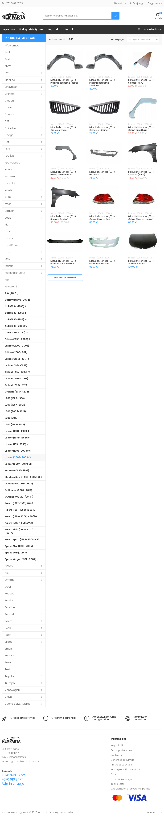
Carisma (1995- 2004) (17, 299)
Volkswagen (12, 690)
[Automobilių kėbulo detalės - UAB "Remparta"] (14, 15)
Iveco (8, 204)
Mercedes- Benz (15, 273)
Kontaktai (71, 29)
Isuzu (8, 197)
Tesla (8, 669)
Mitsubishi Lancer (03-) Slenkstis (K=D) (141, 81)
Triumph (10, 683)
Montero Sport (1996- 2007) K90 (23, 477)
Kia (6, 224)
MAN (7, 259)
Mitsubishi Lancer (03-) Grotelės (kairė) (63, 129)
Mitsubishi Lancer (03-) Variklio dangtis (141, 262)
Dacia (8, 107)
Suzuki (8, 662)
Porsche (10, 607)
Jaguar (9, 211)
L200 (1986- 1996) (15, 398)
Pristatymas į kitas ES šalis (125, 769)
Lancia (9, 238)
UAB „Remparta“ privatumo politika (130, 788)
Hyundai (10, 183)
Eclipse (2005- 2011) (16, 352)
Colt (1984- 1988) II (15, 306)
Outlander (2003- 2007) (19, 483)
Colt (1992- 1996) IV (16, 319)
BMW (8, 66)
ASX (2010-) (11, 293)
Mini (7, 280)
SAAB (8, 628)
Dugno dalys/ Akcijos (17, 704)
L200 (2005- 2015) (15, 411)
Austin (8, 59)
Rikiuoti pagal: (118, 39)
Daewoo (10, 114)
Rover (8, 621)
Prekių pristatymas (31, 29)
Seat (7, 635)
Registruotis (155, 3)
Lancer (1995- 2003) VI (18, 450)
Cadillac (10, 80)
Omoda (9, 580)
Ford (7, 149)
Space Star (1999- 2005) (19, 546)
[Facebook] (161, 812)
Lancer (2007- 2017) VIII (18, 464)
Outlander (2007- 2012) (18, 490)
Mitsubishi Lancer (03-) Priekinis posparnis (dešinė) (102, 82)
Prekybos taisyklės (121, 764)
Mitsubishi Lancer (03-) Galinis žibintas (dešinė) (141, 218)
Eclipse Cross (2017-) (17, 358)
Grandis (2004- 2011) (17, 391)
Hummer (10, 176)
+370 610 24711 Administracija (13, 781)
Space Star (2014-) (16, 552)
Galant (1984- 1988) (16, 365)
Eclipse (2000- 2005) (17, 345)
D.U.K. (114, 774)
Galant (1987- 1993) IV (17, 372)
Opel (8, 587)
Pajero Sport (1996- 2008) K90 (22, 539)
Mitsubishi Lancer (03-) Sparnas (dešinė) (63, 218)
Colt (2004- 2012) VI (16, 332)
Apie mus (9, 29)
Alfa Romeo (12, 45)
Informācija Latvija (121, 779)
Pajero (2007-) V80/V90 (19, 523)
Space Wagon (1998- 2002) (20, 559)
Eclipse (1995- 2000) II (17, 339)
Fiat (7, 142)
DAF (7, 121)
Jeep (8, 218)
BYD (7, 73)
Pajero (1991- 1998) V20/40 (20, 509)
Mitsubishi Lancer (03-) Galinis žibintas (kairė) (102, 218)
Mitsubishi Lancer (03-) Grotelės (102, 173)
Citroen (9, 100)
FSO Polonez (12, 162)
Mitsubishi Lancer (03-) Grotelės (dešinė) (102, 129)
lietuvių (118, 3)
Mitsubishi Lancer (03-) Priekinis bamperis (102, 262)
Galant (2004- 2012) (17, 385)
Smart (8, 648)
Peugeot (10, 593)
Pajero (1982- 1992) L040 (19, 503)
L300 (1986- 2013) (15, 424)
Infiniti (8, 190)
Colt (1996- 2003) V (16, 326)
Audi (7, 52)
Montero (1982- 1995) (17, 470)
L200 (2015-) (12, 418)
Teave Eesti (117, 783)
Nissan (9, 566)
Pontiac (9, 600)
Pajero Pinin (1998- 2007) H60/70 (19, 531)
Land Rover (11, 245)
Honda (9, 169)
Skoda (8, 642)
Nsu (7, 573)
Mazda (9, 266)
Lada (8, 231)
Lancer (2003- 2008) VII (18, 457)
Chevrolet (11, 87)
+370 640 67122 (13, 3)
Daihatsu (10, 128)
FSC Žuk (9, 156)
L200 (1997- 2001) (15, 404)
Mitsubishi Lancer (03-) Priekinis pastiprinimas (63, 262)
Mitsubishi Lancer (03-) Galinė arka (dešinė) (63, 173)
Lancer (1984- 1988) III (17, 431)
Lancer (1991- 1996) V (16, 444)
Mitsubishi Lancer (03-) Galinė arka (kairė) (141, 129)
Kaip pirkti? (117, 745)
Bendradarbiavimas (122, 759)
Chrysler (10, 94)
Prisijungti (138, 3)
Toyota (9, 676)
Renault (9, 614)
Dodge (9, 135)
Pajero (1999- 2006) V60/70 (21, 516)
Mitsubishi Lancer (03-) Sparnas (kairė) (141, 173)
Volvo (8, 697)
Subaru (9, 655)
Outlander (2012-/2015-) (19, 496)
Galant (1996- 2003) (16, 378)
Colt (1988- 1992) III (15, 313)
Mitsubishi (10, 286)
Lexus (8, 252)
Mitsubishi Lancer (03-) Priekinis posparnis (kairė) (64, 81)
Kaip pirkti (54, 29)
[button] (157, 16)
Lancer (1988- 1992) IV (17, 437)
